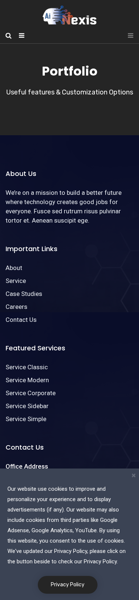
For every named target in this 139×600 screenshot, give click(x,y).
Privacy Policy (68, 584)
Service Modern (27, 380)
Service (16, 280)
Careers (16, 306)
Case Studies (24, 293)
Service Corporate (31, 393)
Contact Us (21, 319)
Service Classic (27, 367)
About (14, 267)
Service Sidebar (27, 406)
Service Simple (26, 419)
